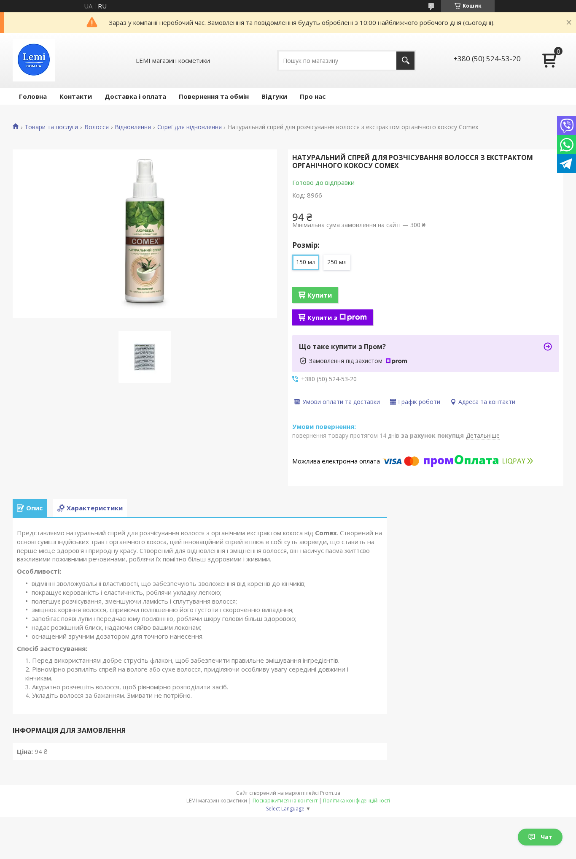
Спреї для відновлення (189, 127)
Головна (33, 96)
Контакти (75, 96)
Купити (319, 295)
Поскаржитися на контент (285, 800)
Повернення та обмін (214, 96)
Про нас (313, 96)
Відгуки (274, 96)
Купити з (322, 317)
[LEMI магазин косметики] (34, 60)
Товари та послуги (51, 127)
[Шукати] (405, 60)
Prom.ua (330, 793)
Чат (546, 837)
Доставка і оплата (135, 96)
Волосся (96, 127)
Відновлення (133, 127)
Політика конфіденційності (356, 800)
